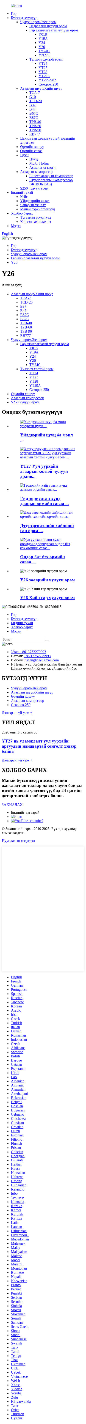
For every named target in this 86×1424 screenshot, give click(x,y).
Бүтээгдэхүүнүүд (24, 18)
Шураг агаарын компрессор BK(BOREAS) (51, 182)
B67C (33, 113)
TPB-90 (35, 130)
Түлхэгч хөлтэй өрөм (46, 59)
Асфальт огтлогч (42, 167)
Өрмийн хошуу (32, 147)
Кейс (24, 197)
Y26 (42, 47)
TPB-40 (35, 122)
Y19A (43, 38)
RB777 (34, 134)
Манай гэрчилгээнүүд (37, 209)
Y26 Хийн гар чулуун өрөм (47, 597)
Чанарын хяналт (33, 205)
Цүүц (24, 155)
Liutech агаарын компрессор (51, 176)
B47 (32, 109)
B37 (32, 105)
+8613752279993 (33, 652)
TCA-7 (34, 93)
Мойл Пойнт (39, 163)
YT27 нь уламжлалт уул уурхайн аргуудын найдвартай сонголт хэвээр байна (39, 746)
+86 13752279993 (37, 656)
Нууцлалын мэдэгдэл (18, 841)
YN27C (44, 55)
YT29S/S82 (47, 80)
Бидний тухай (22, 192)
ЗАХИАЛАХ (12, 805)
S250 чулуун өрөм (34, 188)
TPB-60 (35, 126)
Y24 (42, 43)
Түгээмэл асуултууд (35, 217)
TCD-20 (35, 101)
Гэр (14, 13)
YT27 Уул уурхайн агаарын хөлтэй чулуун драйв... (44, 471)
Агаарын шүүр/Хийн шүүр (41, 88)
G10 (32, 97)
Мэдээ (16, 226)
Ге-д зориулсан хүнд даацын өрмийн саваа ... (44, 501)
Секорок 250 (48, 84)
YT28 (43, 72)
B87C (33, 118)
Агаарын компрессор (36, 172)
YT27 (43, 68)
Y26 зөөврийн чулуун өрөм (47, 579)
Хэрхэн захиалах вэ (35, 222)
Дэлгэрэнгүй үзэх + (17, 713)
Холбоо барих (22, 213)
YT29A (44, 76)
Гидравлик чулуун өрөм (48, 26)
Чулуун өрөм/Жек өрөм (38, 22)
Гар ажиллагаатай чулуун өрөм (53, 30)
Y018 (43, 34)
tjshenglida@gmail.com (42, 660)
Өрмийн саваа (31, 151)
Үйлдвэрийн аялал (35, 201)
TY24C (44, 51)
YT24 (43, 63)
